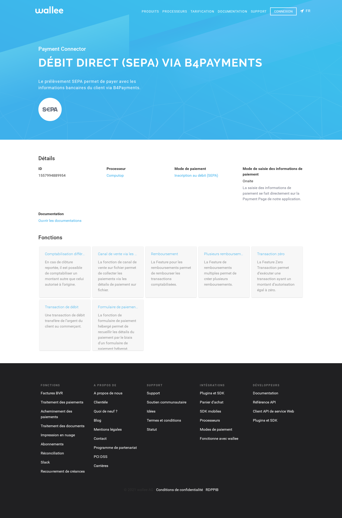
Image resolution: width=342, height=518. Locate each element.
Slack (45, 462)
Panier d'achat (211, 402)
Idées (151, 411)
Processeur (116, 168)
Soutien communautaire (166, 402)
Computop (115, 175)
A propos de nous (108, 393)
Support (259, 11)
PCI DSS (100, 456)
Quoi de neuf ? (105, 411)
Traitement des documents (62, 426)
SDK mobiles (210, 411)
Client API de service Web (273, 411)
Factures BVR (52, 393)
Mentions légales (108, 429)
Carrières (101, 466)
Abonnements (52, 444)
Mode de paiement (190, 168)
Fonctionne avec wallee (219, 438)
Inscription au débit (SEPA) (196, 175)
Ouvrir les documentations (59, 220)
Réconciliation (52, 453)
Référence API (264, 402)
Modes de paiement (216, 429)
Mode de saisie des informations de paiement (272, 171)
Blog (97, 420)
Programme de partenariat (115, 447)
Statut (152, 429)
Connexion (283, 11)
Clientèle (101, 402)
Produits (150, 11)
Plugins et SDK (212, 393)
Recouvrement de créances (63, 471)
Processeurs (174, 11)
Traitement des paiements (62, 402)
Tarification (202, 11)
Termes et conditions (164, 420)
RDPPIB (212, 490)
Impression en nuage (58, 435)
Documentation (232, 11)
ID (40, 168)
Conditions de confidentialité (179, 490)
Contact (100, 438)
